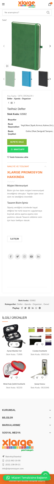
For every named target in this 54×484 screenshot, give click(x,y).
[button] (17, 150)
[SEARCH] (48, 12)
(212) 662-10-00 (12, 460)
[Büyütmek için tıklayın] (7, 66)
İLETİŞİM (14, 239)
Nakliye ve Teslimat (18, 166)
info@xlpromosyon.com (13, 468)
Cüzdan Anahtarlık (40, 351)
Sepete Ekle (17, 142)
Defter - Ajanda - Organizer (19, 99)
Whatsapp (19, 149)
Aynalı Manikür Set (14, 351)
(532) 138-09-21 (12, 464)
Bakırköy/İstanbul (13, 456)
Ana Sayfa (11, 96)
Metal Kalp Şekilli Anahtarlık (14, 384)
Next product (14, 102)
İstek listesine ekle (19, 157)
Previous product (8, 102)
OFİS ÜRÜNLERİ (25, 96)
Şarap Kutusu (39, 384)
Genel (46, 304)
